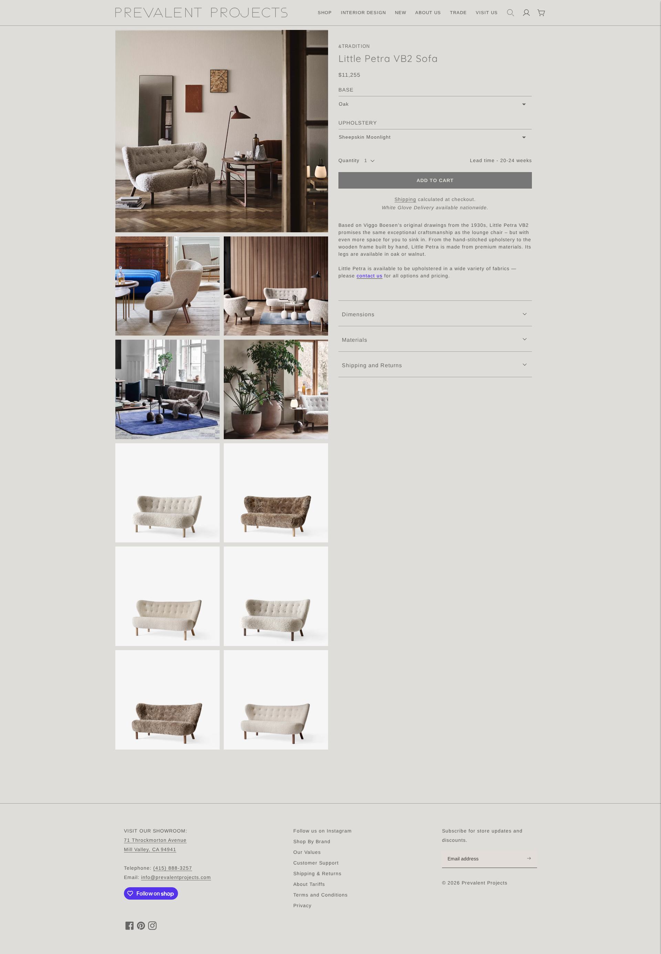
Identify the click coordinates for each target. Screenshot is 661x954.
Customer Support (316, 863)
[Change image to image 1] (221, 131)
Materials (354, 340)
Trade (458, 12)
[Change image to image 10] (167, 700)
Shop (325, 12)
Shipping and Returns (372, 365)
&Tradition (354, 46)
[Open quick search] (510, 12)
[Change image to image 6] (167, 493)
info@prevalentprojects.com (176, 877)
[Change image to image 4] (167, 389)
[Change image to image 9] (276, 596)
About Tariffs (309, 884)
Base (346, 90)
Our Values (307, 852)
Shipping (405, 199)
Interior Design (363, 12)
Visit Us (487, 12)
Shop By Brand (311, 841)
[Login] (526, 12)
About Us (428, 12)
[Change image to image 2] (167, 286)
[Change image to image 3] (276, 286)
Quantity (348, 160)
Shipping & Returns (317, 873)
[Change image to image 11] (276, 700)
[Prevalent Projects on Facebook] (129, 928)
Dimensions (358, 315)
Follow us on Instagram (322, 831)
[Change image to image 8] (167, 596)
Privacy (302, 905)
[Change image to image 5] (276, 389)
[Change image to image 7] (276, 493)
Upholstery (357, 123)
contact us (369, 276)
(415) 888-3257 (172, 868)
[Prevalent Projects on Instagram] (152, 928)
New (400, 12)
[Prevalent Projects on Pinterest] (141, 928)
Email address (466, 850)
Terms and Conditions (320, 895)
